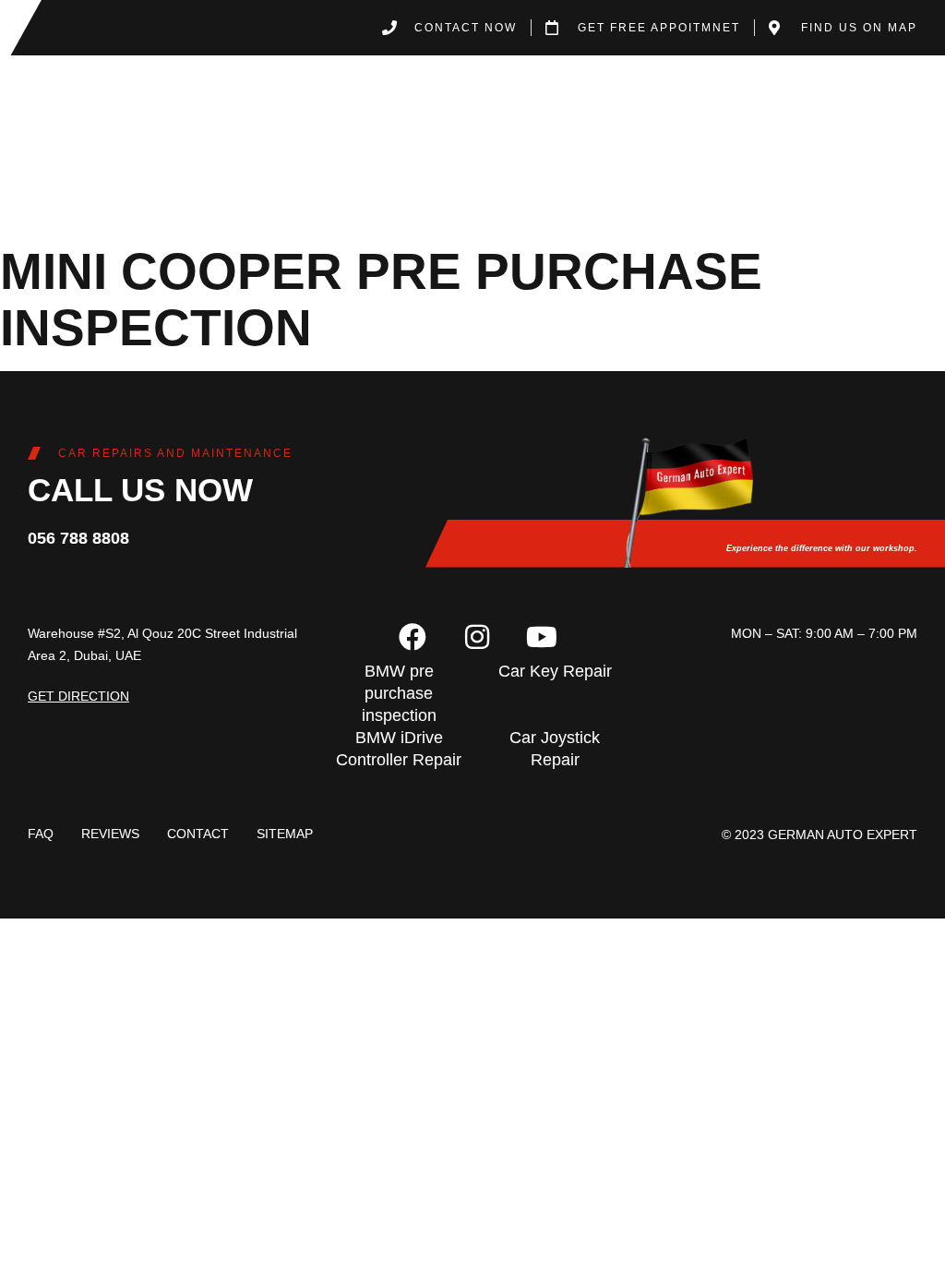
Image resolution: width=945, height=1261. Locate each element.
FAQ (41, 833)
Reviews (110, 833)
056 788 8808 (78, 538)
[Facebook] (412, 637)
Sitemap (285, 833)
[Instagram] (477, 637)
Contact (198, 833)
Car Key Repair (555, 671)
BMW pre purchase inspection (399, 693)
